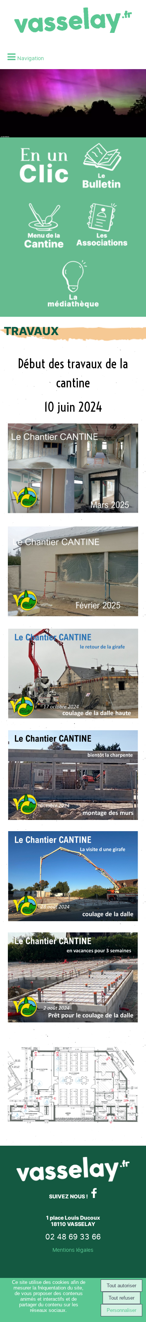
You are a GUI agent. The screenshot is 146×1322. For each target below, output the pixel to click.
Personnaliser (121, 1310)
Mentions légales (72, 1250)
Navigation (30, 58)
